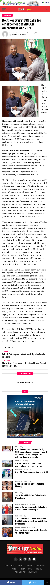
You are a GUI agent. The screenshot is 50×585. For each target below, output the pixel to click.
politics (29, 566)
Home (6, 566)
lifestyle (39, 569)
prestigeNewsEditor (19, 34)
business (21, 566)
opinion (30, 569)
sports (13, 569)
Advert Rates (33, 572)
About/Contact (20, 572)
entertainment (40, 566)
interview (22, 569)
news (13, 566)
